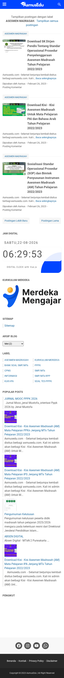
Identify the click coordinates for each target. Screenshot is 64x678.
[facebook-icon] (18, 645)
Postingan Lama (50, 220)
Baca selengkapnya (46, 78)
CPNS (7, 370)
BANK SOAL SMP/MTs (16, 365)
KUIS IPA (9, 381)
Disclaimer (51, 661)
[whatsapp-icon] (45, 645)
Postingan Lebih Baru (16, 220)
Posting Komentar (12, 87)
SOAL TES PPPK (43, 381)
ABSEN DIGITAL (14, 536)
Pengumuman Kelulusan (19, 514)
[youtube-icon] (36, 645)
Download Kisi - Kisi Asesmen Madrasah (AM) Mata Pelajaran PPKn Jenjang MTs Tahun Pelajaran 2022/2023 (32, 430)
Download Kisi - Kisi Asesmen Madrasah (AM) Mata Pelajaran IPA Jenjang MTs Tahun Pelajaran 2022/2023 (32, 564)
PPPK (38, 365)
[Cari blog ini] (59, 4)
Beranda (11, 661)
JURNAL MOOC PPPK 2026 (20, 398)
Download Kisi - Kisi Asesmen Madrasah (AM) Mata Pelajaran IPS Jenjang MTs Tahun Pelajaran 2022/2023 (32, 474)
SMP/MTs (40, 370)
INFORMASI (10, 375)
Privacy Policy (36, 661)
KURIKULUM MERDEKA (47, 360)
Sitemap (9, 325)
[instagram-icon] (27, 645)
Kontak (22, 661)
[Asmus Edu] (32, 4)
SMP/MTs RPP (42, 375)
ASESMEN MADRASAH (16, 33)
